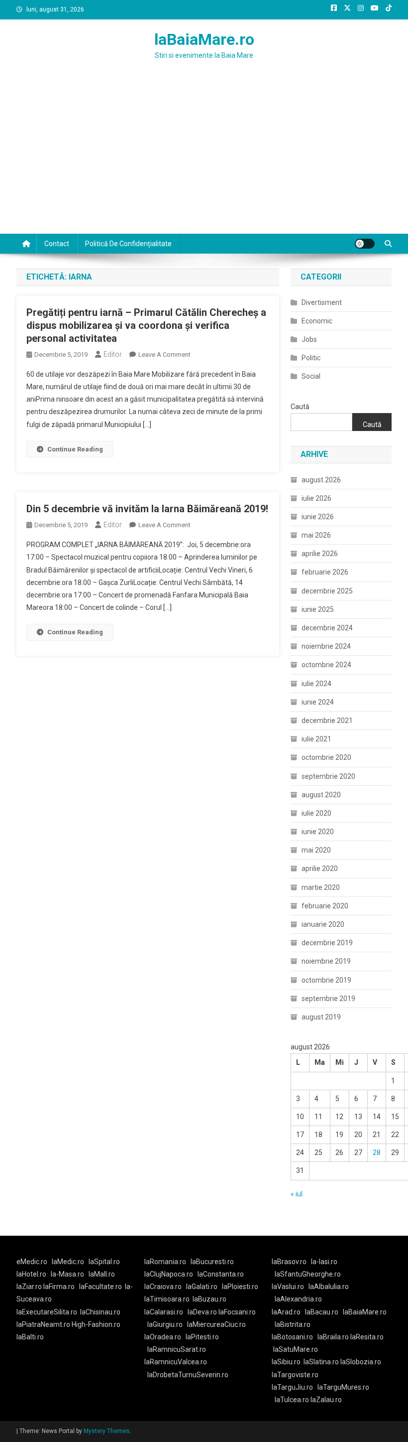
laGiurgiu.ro (167, 1324)
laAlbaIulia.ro (328, 1287)
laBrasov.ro (289, 1262)
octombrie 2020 (326, 757)
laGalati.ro (201, 1287)
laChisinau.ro (100, 1312)
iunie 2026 (318, 517)
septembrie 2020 (328, 776)
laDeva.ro (202, 1312)
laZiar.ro (29, 1287)
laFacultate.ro (100, 1287)
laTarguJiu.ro (294, 1387)
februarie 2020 (325, 906)
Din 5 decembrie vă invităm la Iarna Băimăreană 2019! (147, 509)
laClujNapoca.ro (168, 1274)
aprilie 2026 (320, 554)
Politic (311, 358)
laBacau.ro (321, 1312)
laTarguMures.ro (343, 1387)
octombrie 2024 (326, 665)
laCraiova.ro (163, 1287)
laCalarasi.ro (163, 1312)
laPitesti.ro (202, 1337)
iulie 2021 (316, 739)
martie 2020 (321, 887)
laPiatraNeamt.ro (43, 1324)
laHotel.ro (31, 1274)
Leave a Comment (164, 354)
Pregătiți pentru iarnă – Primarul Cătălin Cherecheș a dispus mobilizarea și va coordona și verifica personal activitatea (146, 325)
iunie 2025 (318, 609)
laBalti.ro (30, 1337)
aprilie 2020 (320, 868)
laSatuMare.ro (295, 1349)
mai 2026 (316, 535)
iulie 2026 (316, 498)
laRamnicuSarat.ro (176, 1349)
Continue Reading (75, 449)
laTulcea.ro (292, 1400)
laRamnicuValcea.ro (175, 1362)
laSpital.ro (104, 1262)
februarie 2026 (325, 572)
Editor (112, 354)
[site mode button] (365, 244)
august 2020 (321, 795)
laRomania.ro (165, 1262)
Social (311, 376)
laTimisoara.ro (167, 1299)
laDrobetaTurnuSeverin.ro (187, 1375)
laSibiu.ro (286, 1362)
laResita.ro (367, 1337)
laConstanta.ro (221, 1274)
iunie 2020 (318, 832)
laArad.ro (286, 1312)
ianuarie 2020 (323, 924)
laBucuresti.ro (212, 1262)
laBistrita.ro (292, 1324)
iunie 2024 (318, 702)
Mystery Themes (107, 1431)
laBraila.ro (333, 1337)
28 (377, 1152)
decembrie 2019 (327, 943)
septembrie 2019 (328, 999)
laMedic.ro (69, 1262)
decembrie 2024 (327, 628)
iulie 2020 (316, 813)
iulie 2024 (316, 684)
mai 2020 (316, 850)
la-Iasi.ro (324, 1262)
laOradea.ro (162, 1337)
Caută (300, 407)
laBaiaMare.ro (204, 39)
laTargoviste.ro (295, 1375)
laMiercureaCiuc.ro (216, 1324)
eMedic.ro (31, 1262)
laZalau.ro (326, 1400)
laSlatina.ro (321, 1362)
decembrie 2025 (327, 591)
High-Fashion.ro (96, 1324)
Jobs (309, 339)
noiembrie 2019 (326, 961)
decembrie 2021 (327, 720)
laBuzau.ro (209, 1299)
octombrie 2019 (326, 980)
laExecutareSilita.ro (46, 1312)
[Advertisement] (204, 159)
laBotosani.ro (292, 1337)
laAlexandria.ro (298, 1299)
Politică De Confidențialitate (128, 244)
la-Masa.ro (67, 1274)
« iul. (297, 1194)
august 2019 (321, 1017)
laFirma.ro (59, 1287)
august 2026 (321, 480)
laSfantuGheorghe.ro (308, 1274)
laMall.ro (102, 1274)
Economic (317, 321)
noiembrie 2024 (326, 646)
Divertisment (322, 302)
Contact (56, 244)
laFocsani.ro (236, 1312)
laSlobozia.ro (360, 1362)
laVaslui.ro (290, 1287)
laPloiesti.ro (240, 1287)
